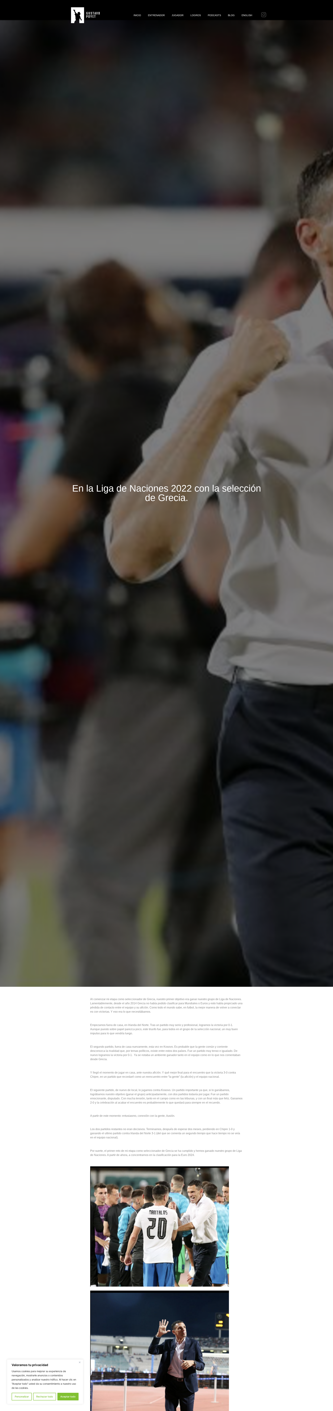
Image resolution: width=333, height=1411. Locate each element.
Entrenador (156, 15)
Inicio (137, 15)
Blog (231, 15)
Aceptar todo (67, 1396)
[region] (45, 1381)
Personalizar (22, 1396)
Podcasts (214, 15)
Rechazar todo (44, 1396)
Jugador (177, 15)
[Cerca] (80, 1362)
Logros (195, 15)
